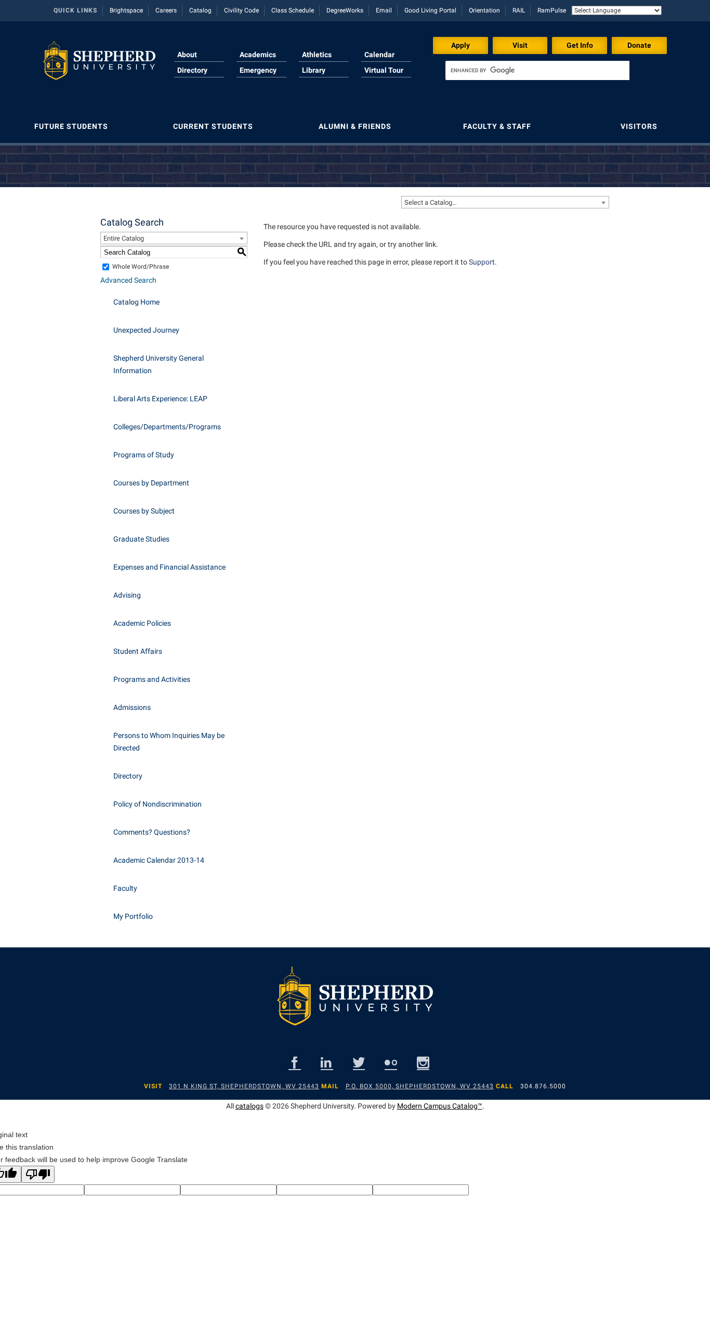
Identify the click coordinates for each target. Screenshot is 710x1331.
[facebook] (294, 1063)
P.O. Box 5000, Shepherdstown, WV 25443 (420, 1086)
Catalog (200, 10)
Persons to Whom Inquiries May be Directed (169, 741)
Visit (520, 45)
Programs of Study (143, 455)
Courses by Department (151, 483)
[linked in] (327, 1063)
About (187, 54)
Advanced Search (128, 280)
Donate (639, 45)
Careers (166, 10)
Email (384, 10)
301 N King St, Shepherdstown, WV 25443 (244, 1086)
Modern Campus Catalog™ (439, 1106)
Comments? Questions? (151, 832)
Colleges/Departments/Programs (167, 427)
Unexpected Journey (146, 330)
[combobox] (505, 202)
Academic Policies (142, 623)
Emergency (258, 70)
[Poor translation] (38, 1174)
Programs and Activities (151, 679)
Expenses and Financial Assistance (169, 567)
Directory (192, 70)
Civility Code (241, 10)
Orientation (484, 10)
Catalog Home (136, 302)
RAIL (518, 10)
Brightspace (126, 10)
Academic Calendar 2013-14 (158, 860)
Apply (460, 45)
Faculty (125, 888)
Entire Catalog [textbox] (123, 238)
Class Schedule (292, 10)
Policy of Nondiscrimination (157, 804)
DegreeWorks (344, 10)
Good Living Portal (430, 10)
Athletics (317, 54)
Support (482, 262)
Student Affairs (137, 651)
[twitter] (359, 1063)
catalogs (249, 1106)
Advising (127, 595)
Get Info (580, 45)
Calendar (379, 54)
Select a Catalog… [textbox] (430, 202)
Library (313, 70)
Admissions (132, 707)
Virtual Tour (383, 70)
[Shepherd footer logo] (355, 1004)
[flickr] (391, 1063)
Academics (258, 54)
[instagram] (423, 1063)
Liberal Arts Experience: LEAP (160, 398)
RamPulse (551, 10)
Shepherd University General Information (158, 364)
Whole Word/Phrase (140, 266)
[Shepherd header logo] (99, 64)
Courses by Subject (144, 511)
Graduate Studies (141, 539)
